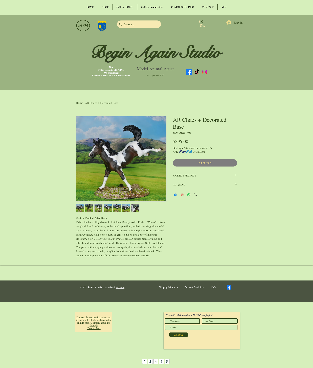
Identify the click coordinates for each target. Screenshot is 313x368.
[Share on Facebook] (175, 195)
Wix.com (120, 287)
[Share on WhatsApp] (189, 195)
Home (79, 103)
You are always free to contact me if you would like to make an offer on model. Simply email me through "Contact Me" (93, 322)
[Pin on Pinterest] (182, 195)
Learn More (199, 151)
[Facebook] (189, 72)
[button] (202, 23)
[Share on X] (196, 195)
